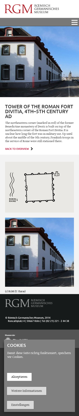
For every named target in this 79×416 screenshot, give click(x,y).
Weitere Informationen (26, 390)
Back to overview (17, 149)
